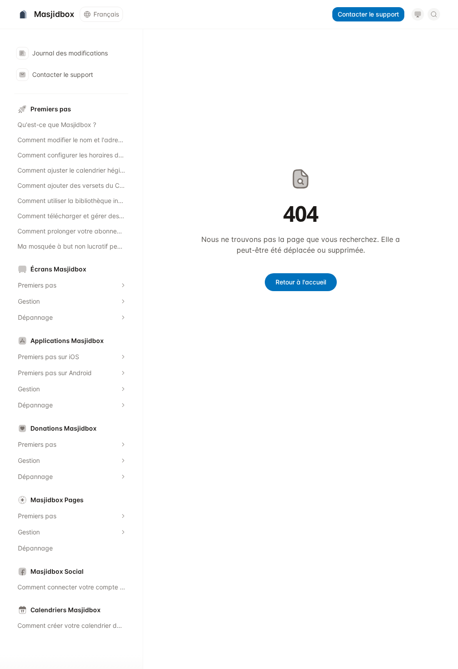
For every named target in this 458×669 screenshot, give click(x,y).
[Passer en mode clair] (417, 14)
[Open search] (434, 14)
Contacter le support (368, 14)
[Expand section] (123, 285)
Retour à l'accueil (301, 282)
